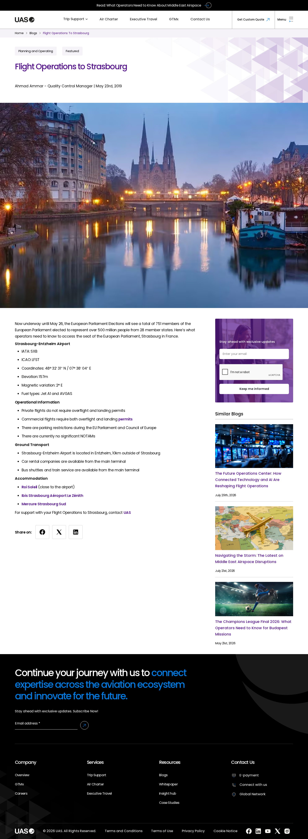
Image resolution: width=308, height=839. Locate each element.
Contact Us (200, 19)
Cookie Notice (225, 831)
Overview (22, 775)
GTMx (174, 19)
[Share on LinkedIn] (76, 532)
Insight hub (167, 793)
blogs (33, 33)
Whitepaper (168, 784)
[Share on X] (59, 532)
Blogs (163, 775)
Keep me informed (254, 389)
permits (125, 419)
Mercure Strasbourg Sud (44, 503)
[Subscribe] (84, 725)
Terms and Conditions (123, 831)
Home (19, 33)
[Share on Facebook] (42, 532)
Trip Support (73, 19)
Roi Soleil (29, 487)
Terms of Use (162, 831)
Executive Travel (143, 19)
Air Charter (109, 19)
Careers (21, 793)
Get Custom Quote (250, 20)
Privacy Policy (193, 831)
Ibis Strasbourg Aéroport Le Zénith (52, 495)
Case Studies (169, 802)
